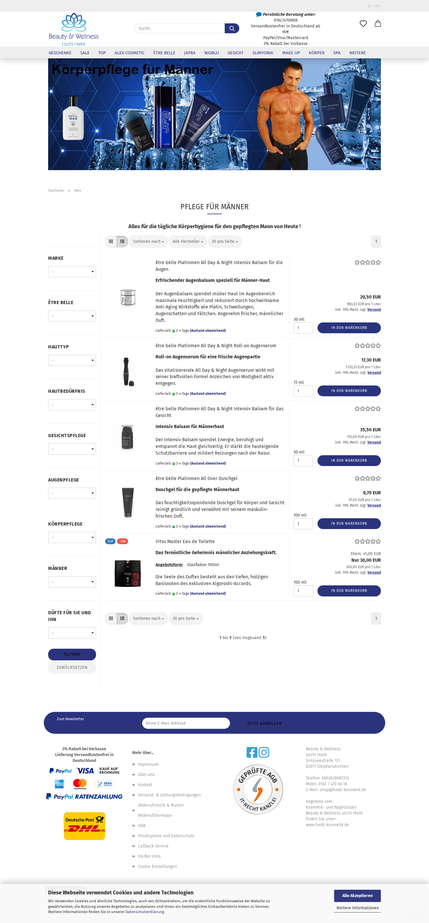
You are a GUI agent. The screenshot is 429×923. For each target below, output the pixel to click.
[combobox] (148, 241)
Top (102, 52)
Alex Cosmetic (129, 52)
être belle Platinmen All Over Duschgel (197, 478)
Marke (56, 258)
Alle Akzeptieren (357, 895)
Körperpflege (65, 524)
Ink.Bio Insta (149, 856)
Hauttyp (58, 347)
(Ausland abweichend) (208, 331)
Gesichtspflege (67, 435)
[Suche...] (232, 28)
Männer (57, 568)
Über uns (146, 774)
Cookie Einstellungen (157, 866)
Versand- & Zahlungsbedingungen (169, 795)
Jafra (190, 52)
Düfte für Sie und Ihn (69, 616)
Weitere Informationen (357, 907)
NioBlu (211, 52)
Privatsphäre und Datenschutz (166, 835)
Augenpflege (63, 480)
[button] (378, 24)
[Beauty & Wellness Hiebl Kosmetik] (74, 29)
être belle (164, 52)
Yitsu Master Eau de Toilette (185, 541)
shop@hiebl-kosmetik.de (343, 789)
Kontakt (145, 784)
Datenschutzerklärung (144, 912)
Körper (317, 52)
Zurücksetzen (72, 667)
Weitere (357, 52)
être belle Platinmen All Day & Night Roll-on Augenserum (216, 345)
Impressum (148, 764)
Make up (291, 52)
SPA (337, 52)
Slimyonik (262, 52)
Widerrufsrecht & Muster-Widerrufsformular (161, 810)
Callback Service (153, 846)
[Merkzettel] (363, 24)
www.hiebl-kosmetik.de (327, 824)
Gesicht (236, 52)
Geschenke (60, 52)
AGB (141, 825)
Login (376, 6)
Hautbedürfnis (66, 391)
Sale (85, 52)
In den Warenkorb (349, 328)
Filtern (72, 654)
